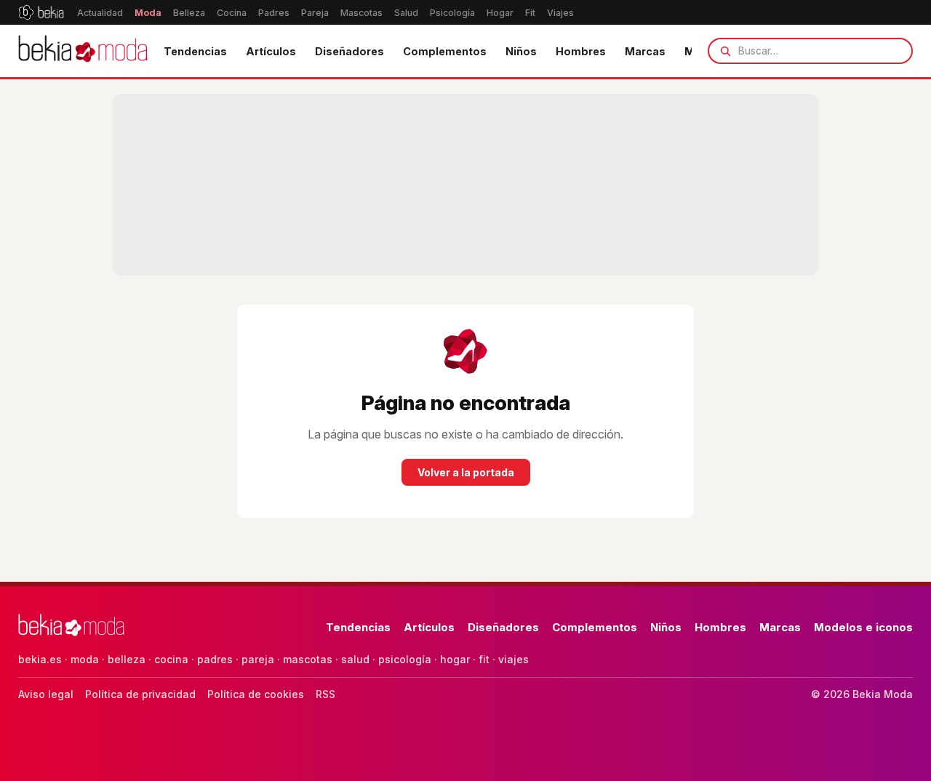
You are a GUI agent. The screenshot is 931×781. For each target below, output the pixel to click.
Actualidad (100, 12)
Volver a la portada (465, 472)
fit (484, 659)
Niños (521, 51)
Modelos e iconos (863, 627)
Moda (148, 12)
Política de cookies (255, 694)
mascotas (307, 659)
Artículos (271, 51)
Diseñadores (349, 51)
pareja (257, 659)
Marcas (645, 51)
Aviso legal (45, 694)
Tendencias (195, 51)
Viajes (560, 12)
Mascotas (361, 12)
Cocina (232, 12)
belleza (126, 659)
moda (85, 659)
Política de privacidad (140, 694)
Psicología (452, 12)
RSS (325, 694)
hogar (455, 659)
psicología (404, 659)
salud (355, 659)
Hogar (500, 12)
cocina (171, 659)
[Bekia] (41, 12)
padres (215, 659)
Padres (273, 12)
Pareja (315, 12)
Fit (530, 12)
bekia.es (40, 659)
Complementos (445, 51)
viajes (513, 659)
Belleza (189, 12)
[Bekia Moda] (83, 51)
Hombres (581, 51)
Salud (406, 12)
